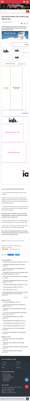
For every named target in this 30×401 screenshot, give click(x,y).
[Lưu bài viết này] (27, 23)
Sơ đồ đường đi (6, 380)
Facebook (11, 254)
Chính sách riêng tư (7, 375)
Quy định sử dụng (6, 374)
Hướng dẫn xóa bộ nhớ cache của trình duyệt (13, 342)
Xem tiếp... (25, 297)
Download (18, 367)
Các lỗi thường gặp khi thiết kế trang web (12, 350)
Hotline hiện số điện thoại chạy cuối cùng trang (14, 264)
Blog (3, 367)
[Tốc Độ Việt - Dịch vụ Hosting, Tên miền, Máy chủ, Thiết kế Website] (15, 6)
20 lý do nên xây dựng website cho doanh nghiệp (14, 332)
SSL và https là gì (7, 289)
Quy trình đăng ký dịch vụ (8, 376)
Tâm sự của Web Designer (9, 302)
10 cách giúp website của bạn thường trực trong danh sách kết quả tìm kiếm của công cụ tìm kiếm (15, 292)
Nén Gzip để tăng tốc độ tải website (11, 320)
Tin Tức (17, 364)
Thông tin (4, 364)
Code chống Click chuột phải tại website (12, 284)
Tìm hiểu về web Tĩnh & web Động (11, 325)
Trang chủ (4, 362)
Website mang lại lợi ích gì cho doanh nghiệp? (14, 328)
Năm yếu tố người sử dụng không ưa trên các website (15, 346)
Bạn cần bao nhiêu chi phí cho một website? (13, 338)
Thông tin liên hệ (6, 379)
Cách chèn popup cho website (10, 287)
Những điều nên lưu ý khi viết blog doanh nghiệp (14, 308)
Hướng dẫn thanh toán (7, 378)
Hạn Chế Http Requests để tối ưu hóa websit (13, 316)
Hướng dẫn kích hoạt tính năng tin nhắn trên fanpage (15, 276)
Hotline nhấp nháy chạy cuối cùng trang (12, 262)
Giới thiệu (18, 362)
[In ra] (24, 23)
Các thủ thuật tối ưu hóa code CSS (11, 323)
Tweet (18, 254)
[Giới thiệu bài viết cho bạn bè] (22, 23)
